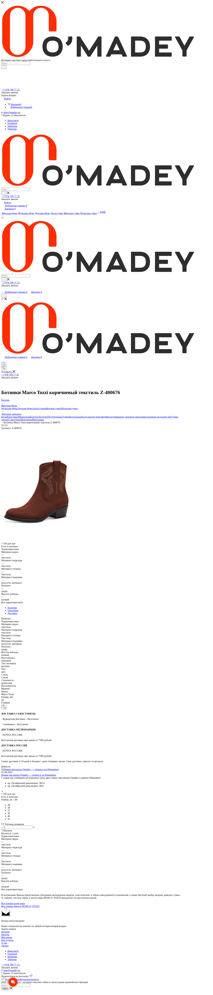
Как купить (7, 940)
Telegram (12, 129)
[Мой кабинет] (2, 289)
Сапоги (98, 417)
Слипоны (138, 417)
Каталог (5, 931)
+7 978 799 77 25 (11, 89)
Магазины (6, 937)
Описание (12, 610)
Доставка (12, 613)
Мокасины (24, 417)
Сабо (168, 417)
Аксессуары (38, 408)
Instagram (12, 126)
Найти (5, 989)
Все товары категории (13, 903)
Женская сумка (53, 408)
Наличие (12, 607)
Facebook (12, 123)
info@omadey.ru (12, 112)
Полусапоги (87, 417)
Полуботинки (55, 417)
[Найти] (3, 67)
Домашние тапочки (123, 417)
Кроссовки (12, 417)
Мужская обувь (9, 408)
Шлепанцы (26, 419)
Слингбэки (14, 419)
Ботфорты (107, 417)
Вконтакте (13, 120)
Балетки (34, 417)
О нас (4, 943)
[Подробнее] (2, 791)
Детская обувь (24, 408)
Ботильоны (75, 417)
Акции (5, 945)
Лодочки (43, 417)
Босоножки (149, 417)
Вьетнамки (38, 419)
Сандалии (160, 417)
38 (2, 700)
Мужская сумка (69, 408)
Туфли (65, 417)
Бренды (5, 934)
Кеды (4, 417)
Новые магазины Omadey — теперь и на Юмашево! (28, 775)
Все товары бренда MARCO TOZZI (20, 906)
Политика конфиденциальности (22, 979)
